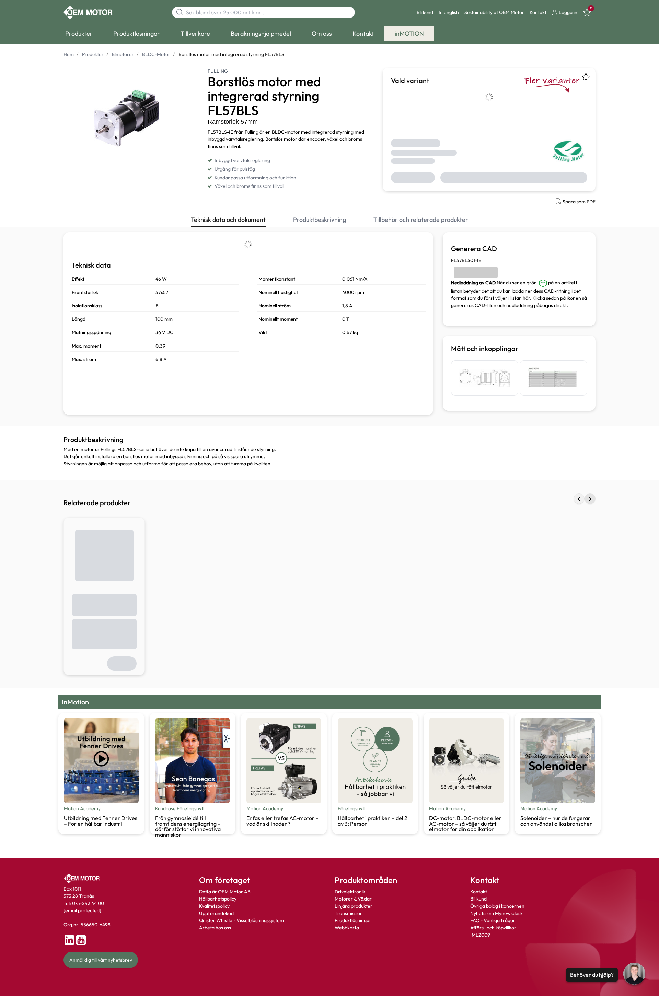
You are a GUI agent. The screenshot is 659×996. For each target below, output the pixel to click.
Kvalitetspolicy (214, 906)
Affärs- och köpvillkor (493, 928)
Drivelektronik (350, 892)
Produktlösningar (353, 920)
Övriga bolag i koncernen (497, 906)
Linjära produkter (353, 906)
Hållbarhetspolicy (217, 899)
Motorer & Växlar (353, 899)
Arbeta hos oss (215, 928)
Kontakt (538, 12)
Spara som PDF (579, 202)
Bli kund (425, 12)
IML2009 (480, 935)
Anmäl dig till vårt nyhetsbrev (100, 960)
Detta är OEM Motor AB (225, 892)
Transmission (349, 913)
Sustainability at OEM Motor (494, 12)
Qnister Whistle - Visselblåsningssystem (241, 920)
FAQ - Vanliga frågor (493, 920)
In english (449, 12)
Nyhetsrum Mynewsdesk (496, 913)
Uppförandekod (216, 913)
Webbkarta (347, 928)
